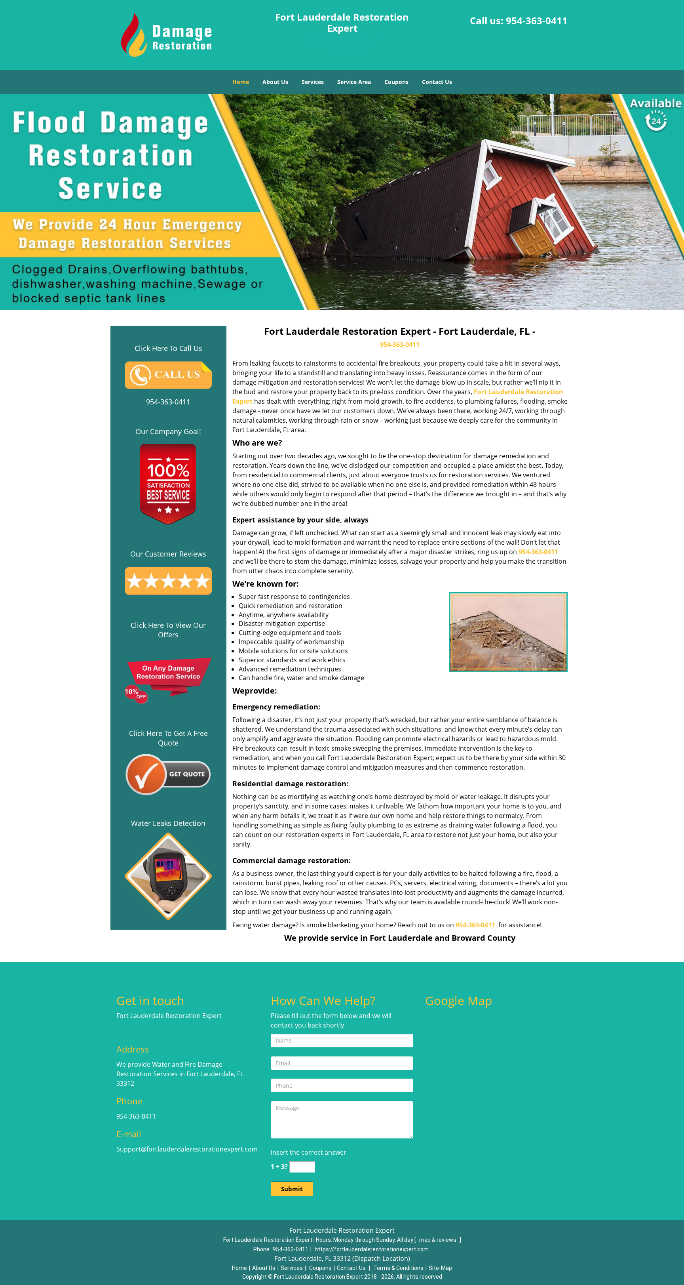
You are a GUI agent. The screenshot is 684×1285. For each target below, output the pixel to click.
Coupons (396, 82)
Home (240, 82)
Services (313, 82)
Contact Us (437, 82)
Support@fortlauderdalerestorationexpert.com (187, 1149)
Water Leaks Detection (168, 823)
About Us (275, 82)
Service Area (354, 82)
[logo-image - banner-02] (342, 202)
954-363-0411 (537, 20)
